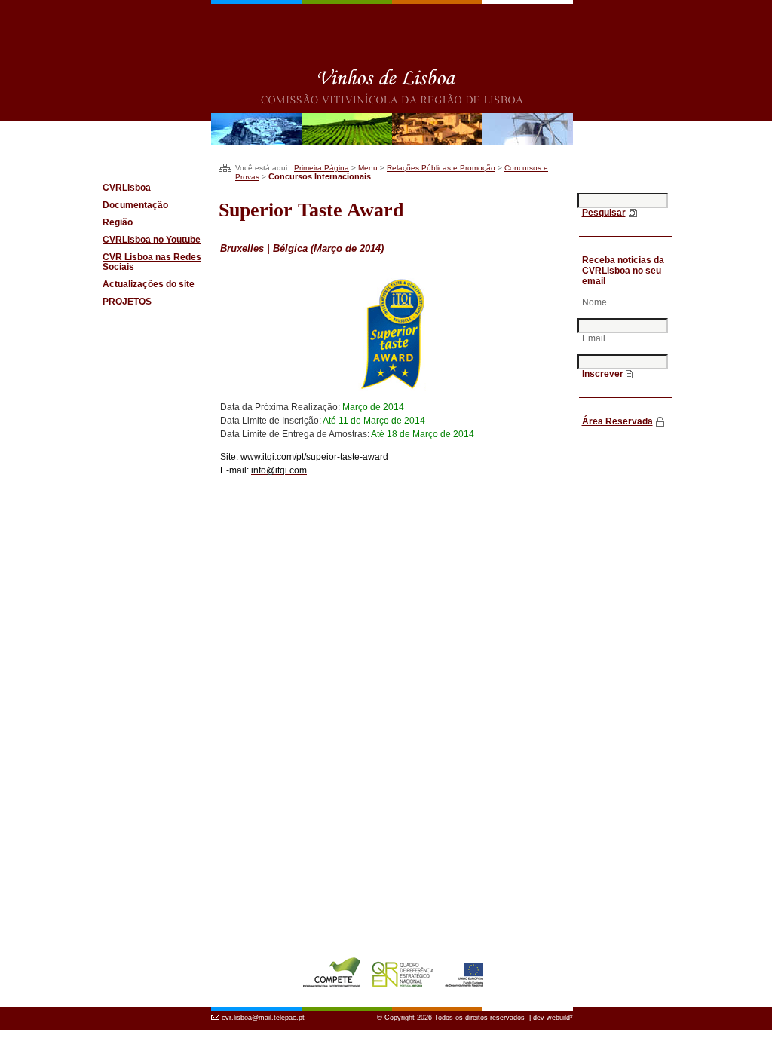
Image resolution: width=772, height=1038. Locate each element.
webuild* (560, 1017)
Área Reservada (617, 421)
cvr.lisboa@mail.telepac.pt (263, 1017)
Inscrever (602, 374)
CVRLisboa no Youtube (152, 239)
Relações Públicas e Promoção (441, 168)
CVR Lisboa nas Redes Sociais (152, 262)
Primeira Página (321, 168)
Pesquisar (604, 212)
